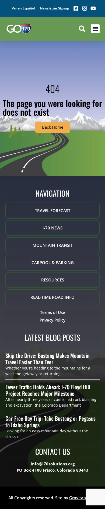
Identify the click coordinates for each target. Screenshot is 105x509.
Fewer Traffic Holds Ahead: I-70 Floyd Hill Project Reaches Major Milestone (47, 390)
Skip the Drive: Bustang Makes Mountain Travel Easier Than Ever (47, 358)
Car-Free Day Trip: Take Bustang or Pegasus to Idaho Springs (50, 421)
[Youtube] (93, 8)
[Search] (82, 28)
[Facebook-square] (76, 8)
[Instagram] (84, 8)
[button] (95, 28)
